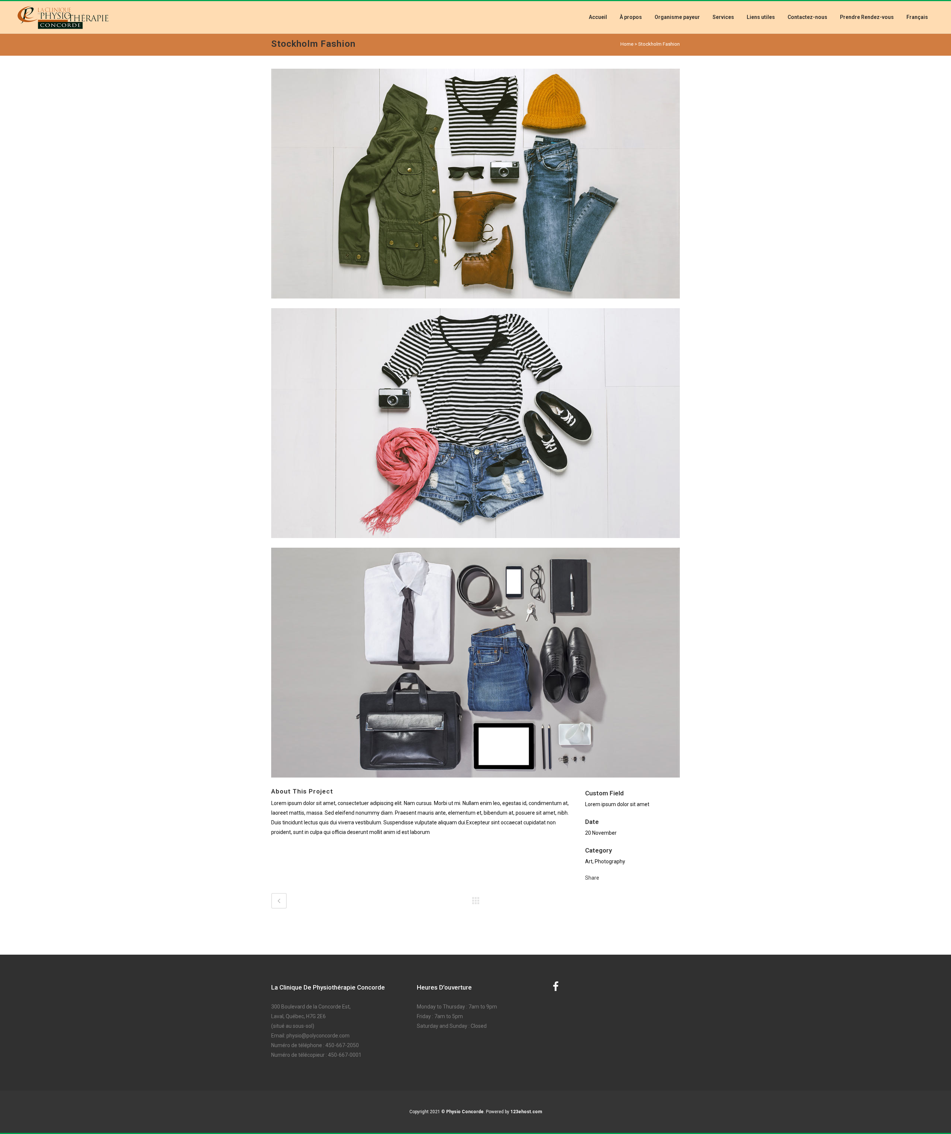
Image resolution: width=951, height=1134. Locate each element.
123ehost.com (526, 1111)
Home (626, 44)
